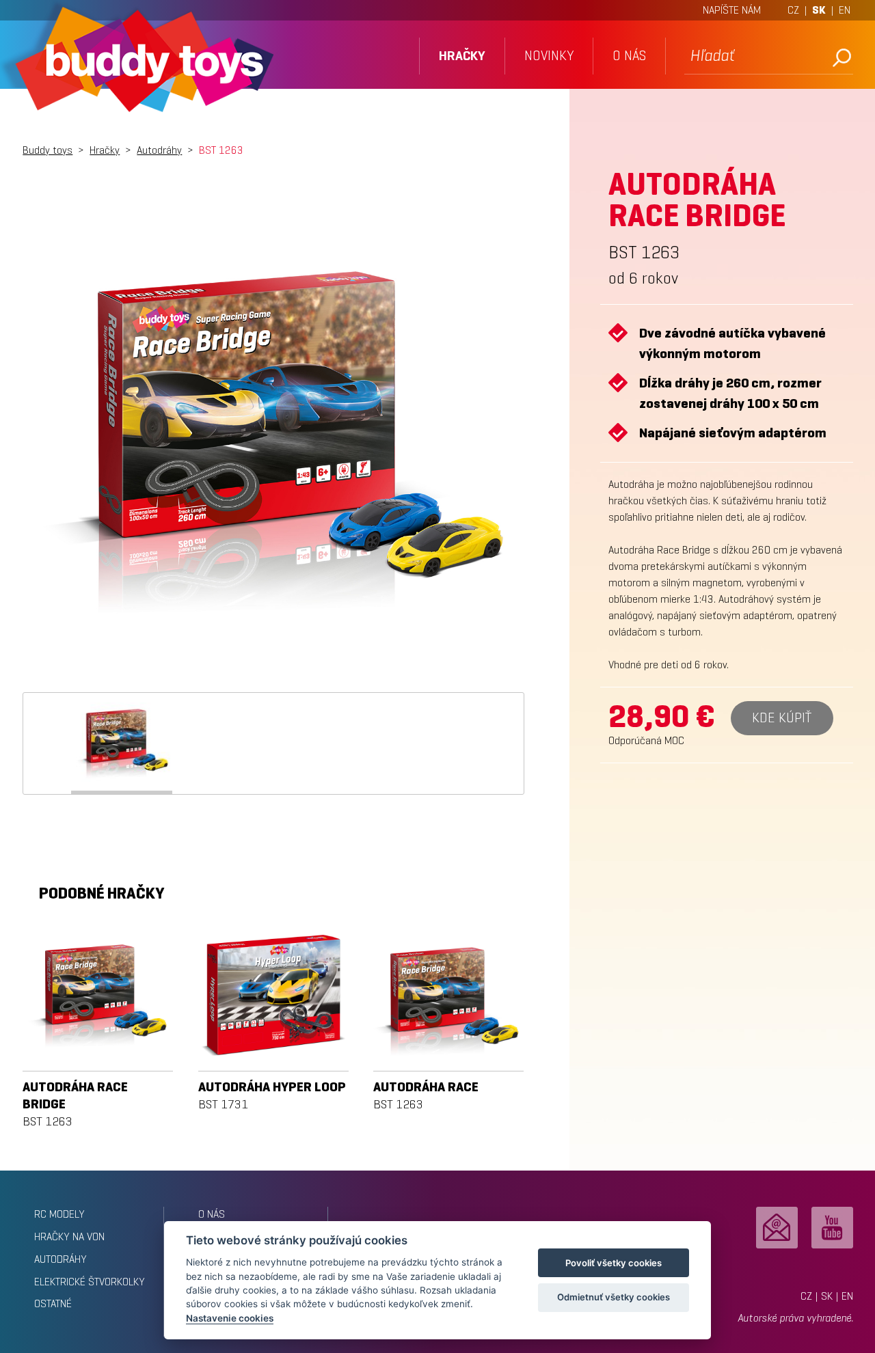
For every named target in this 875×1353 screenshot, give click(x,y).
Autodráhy (159, 150)
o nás (629, 55)
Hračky (105, 150)
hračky (462, 55)
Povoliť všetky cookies (613, 1262)
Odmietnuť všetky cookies (613, 1297)
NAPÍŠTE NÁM (732, 9)
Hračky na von (69, 1236)
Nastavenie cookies (229, 1318)
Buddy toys (47, 150)
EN (844, 9)
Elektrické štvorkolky (89, 1281)
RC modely (59, 1213)
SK (819, 9)
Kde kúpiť (781, 717)
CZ (793, 9)
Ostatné (53, 1303)
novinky (549, 55)
